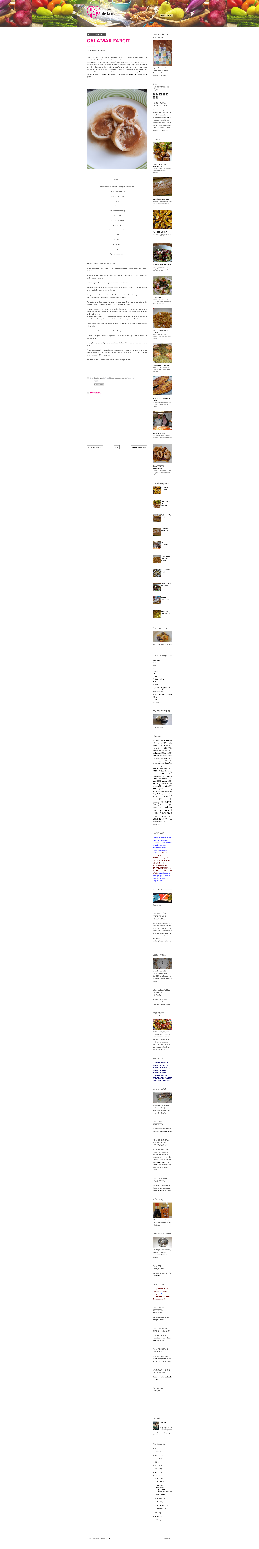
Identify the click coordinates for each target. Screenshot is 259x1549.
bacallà (165, 745)
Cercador (165, 15)
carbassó (156, 753)
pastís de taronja (160, 232)
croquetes (156, 1276)
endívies (165, 761)
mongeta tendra (158, 1320)
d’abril (159, 1485)
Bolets (155, 665)
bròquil (155, 751)
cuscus (155, 761)
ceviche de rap (158, 298)
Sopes (155, 700)
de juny (159, 1502)
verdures (158, 819)
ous (154, 781)
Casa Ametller (166, 933)
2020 (157, 1516)
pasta (164, 781)
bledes (155, 748)
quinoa (166, 799)
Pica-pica (156, 684)
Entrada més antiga (139, 447)
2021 (157, 1520)
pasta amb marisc (125, 72)
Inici (116, 447)
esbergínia (167, 763)
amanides (168, 740)
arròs (165, 743)
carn (166, 753)
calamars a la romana (128, 74)
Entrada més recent (95, 447)
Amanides (156, 660)
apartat (166, 117)
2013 (157, 1459)
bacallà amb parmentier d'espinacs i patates (164, 1489)
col (171, 756)
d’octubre (160, 1509)
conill (166, 758)
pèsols (155, 799)
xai (171, 819)
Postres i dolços (158, 691)
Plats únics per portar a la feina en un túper (161, 688)
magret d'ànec (159, 1340)
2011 (156, 1452)
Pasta (155, 676)
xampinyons (159, 822)
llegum (161, 773)
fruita (129, 378)
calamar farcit (161, 1494)
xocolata (169, 822)
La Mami (163, 1423)
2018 (157, 1476)
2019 (157, 1513)
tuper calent (165, 810)
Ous (154, 674)
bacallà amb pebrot (159, 1359)
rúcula (161, 805)
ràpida (168, 801)
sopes (155, 807)
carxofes (156, 756)
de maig (160, 1498)
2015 (157, 1465)
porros (155, 796)
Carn (154, 668)
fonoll (166, 768)
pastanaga (157, 783)
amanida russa (166, 1131)
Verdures (156, 702)
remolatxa (156, 802)
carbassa (165, 751)
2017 (157, 1472)
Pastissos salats (158, 679)
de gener (160, 1478)
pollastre (158, 794)
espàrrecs (156, 768)
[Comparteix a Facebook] (101, 384)
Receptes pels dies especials (162, 694)
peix (132, 378)
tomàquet (168, 807)
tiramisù (156, 1002)
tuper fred (166, 813)
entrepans (156, 763)
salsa (167, 805)
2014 (157, 1462)
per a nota (157, 791)
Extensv (166, 1539)
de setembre (161, 1505)
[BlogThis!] (97, 384)
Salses (155, 697)
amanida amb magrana (162, 265)
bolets (164, 748)
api (159, 743)
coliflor (158, 758)
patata (165, 786)
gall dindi (164, 771)
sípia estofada (159, 433)
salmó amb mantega (161, 199)
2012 (157, 1455)
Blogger (107, 1539)
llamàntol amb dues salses (162, 1190)
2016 (157, 1469)
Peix (154, 682)
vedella (163, 816)
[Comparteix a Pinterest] (103, 384)
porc (167, 794)
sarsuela (134, 72)
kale (171, 771)
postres (165, 796)
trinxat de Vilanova (161, 365)
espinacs (163, 766)
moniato (165, 779)
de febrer (160, 1482)
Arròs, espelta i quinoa (160, 663)
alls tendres (156, 740)
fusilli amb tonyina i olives (165, 558)
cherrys (165, 756)
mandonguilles (157, 776)
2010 (157, 1448)
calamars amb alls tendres (110, 74)
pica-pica (169, 791)
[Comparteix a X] (99, 384)
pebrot (155, 789)
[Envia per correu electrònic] (95, 384)
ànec (156, 824)
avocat (155, 745)
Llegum (155, 671)
